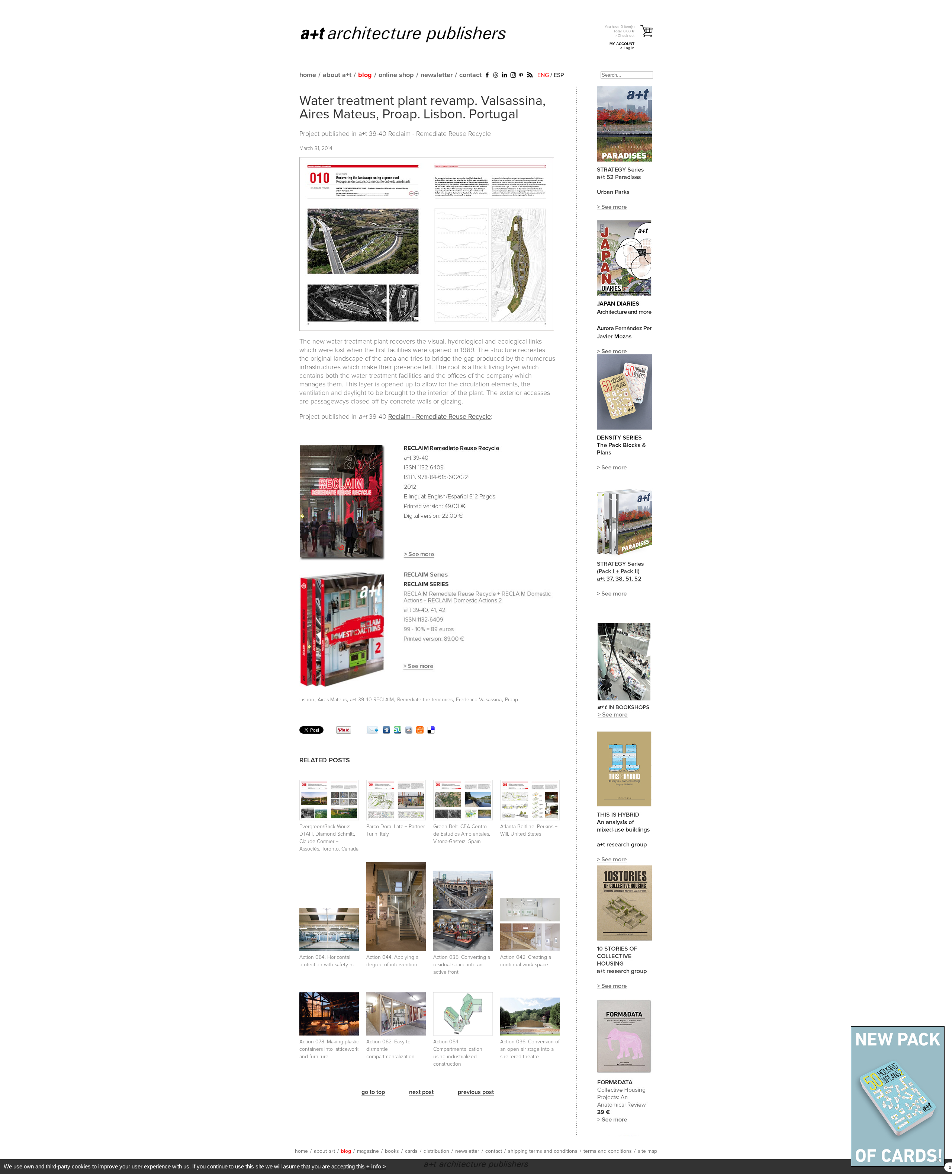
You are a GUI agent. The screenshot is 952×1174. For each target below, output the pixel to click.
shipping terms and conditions (543, 1151)
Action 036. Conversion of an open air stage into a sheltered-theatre (530, 1049)
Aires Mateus (332, 699)
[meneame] (420, 731)
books (392, 1151)
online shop (396, 75)
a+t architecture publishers (412, 33)
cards (411, 1151)
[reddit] (408, 731)
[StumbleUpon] (397, 731)
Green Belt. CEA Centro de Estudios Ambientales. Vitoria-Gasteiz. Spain (461, 834)
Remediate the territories (425, 699)
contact (470, 75)
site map (647, 1151)
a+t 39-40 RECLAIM (372, 699)
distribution (436, 1151)
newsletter (437, 75)
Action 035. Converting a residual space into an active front (461, 965)
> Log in (627, 48)
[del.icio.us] (431, 731)
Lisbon (306, 699)
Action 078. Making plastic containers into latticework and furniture (329, 1049)
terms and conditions (607, 1151)
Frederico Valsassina (479, 699)
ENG (543, 75)
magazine (368, 1151)
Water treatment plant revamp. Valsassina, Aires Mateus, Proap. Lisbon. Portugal (422, 108)
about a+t (337, 75)
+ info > (376, 1166)
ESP (559, 75)
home (307, 75)
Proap (511, 699)
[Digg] (386, 731)
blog (365, 75)
